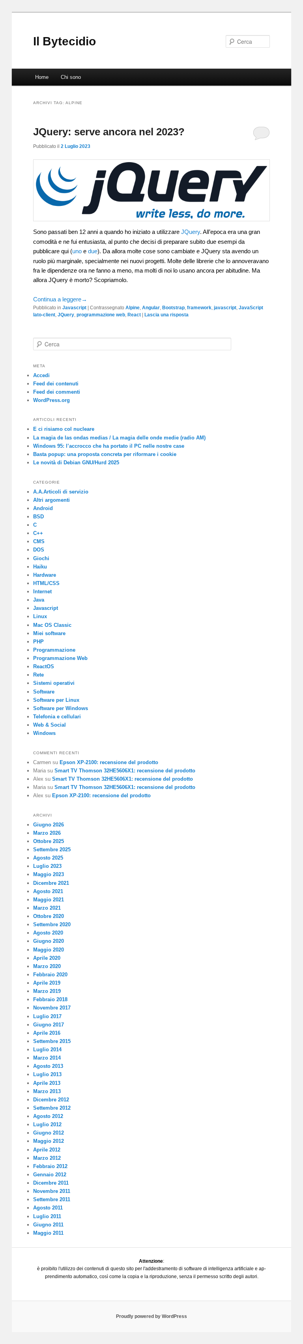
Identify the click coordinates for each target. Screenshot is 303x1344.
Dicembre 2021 (51, 883)
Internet (42, 591)
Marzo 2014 (47, 1058)
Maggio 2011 (48, 1233)
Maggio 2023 (48, 874)
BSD (38, 517)
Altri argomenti (51, 500)
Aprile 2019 (46, 983)
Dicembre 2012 (51, 1100)
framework (199, 307)
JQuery (190, 231)
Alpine (132, 307)
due (92, 251)
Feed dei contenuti (56, 384)
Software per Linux (56, 700)
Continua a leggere (60, 299)
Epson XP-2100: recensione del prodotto (109, 762)
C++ (38, 533)
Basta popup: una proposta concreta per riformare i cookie (104, 454)
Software (43, 692)
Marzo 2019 (47, 991)
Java (38, 600)
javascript (225, 307)
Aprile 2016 (46, 1033)
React (134, 315)
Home (42, 77)
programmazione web (101, 315)
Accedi (41, 375)
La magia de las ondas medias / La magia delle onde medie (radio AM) (119, 438)
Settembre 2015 (52, 1041)
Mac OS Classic (52, 625)
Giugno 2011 (48, 1225)
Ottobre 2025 (48, 841)
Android (43, 508)
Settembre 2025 (52, 849)
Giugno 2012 (48, 1133)
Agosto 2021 (48, 891)
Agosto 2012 (48, 1116)
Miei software (49, 633)
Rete (38, 675)
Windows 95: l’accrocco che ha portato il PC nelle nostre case (108, 446)
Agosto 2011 (48, 1208)
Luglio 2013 (47, 1074)
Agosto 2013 (48, 1066)
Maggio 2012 (48, 1141)
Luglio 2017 (47, 1016)
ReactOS (43, 666)
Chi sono (71, 77)
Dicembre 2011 (51, 1183)
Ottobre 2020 (48, 916)
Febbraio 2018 (50, 999)
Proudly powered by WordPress (151, 1316)
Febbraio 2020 (50, 975)
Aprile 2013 (46, 1083)
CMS (39, 541)
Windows (44, 733)
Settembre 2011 (51, 1199)
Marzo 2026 (47, 833)
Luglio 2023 (47, 866)
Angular (151, 307)
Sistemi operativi (54, 683)
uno (77, 251)
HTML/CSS (46, 583)
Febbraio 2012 (50, 1166)
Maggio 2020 (48, 950)
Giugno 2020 (48, 941)
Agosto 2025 (48, 858)
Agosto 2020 (48, 933)
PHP (38, 642)
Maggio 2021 (48, 900)
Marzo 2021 (47, 908)
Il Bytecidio (64, 41)
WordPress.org (51, 400)
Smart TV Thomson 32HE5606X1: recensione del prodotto (124, 771)
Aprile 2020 (46, 958)
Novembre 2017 (52, 1008)
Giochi (41, 558)
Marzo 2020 (47, 966)
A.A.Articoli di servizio (60, 492)
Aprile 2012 (46, 1150)
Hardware (44, 575)
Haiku (40, 567)
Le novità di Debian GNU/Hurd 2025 (76, 462)
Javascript (74, 307)
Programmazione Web (60, 658)
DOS (38, 550)
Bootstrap (173, 307)
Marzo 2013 (47, 1091)
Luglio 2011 (47, 1216)
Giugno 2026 (48, 825)
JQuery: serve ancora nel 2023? (109, 132)
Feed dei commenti (56, 392)
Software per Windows (60, 708)
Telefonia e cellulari (57, 717)
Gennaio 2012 (49, 1175)
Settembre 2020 (52, 924)
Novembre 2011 (51, 1191)
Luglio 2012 (47, 1124)
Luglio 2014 (47, 1049)
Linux (40, 616)
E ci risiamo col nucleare (63, 429)
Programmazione (54, 650)
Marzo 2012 (47, 1158)
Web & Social (49, 725)
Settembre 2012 (52, 1108)
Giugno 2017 (48, 1025)
